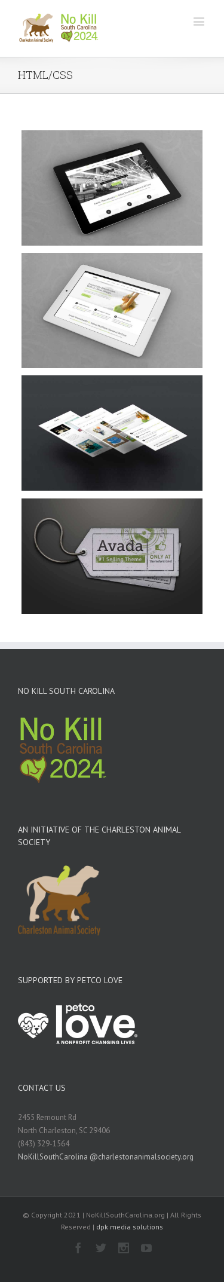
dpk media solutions (129, 1226)
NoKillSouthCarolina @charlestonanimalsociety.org (106, 1157)
